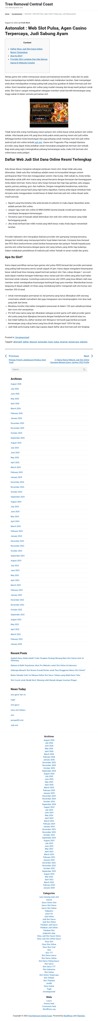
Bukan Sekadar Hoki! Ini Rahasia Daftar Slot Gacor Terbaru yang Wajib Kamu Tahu (45, 675)
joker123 (49, 914)
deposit (33, 342)
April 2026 (15, 403)
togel (13, 700)
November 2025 (17, 428)
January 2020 (16, 644)
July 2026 (15, 389)
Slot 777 (49, 953)
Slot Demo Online (49, 958)
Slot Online (49, 972)
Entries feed (49, 1003)
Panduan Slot (49, 930)
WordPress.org (49, 1009)
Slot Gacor (49, 964)
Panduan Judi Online (49, 927)
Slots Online (49, 986)
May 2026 (15, 399)
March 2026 (16, 408)
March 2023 (16, 585)
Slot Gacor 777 (49, 966)
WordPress (68, 1016)
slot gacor (15, 705)
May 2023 (15, 575)
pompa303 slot (17, 720)
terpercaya (74, 342)
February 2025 (17, 472)
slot (12, 715)
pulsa (56, 342)
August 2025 (16, 443)
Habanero (49, 911)
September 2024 (17, 497)
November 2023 (17, 546)
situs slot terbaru (18, 710)
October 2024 (16, 492)
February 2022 (17, 639)
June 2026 (15, 394)
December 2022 (17, 600)
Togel (49, 989)
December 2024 (17, 482)
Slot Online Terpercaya (49, 975)
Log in (49, 1001)
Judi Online (49, 916)
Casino (49, 900)
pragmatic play (49, 933)
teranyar (64, 342)
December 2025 (17, 423)
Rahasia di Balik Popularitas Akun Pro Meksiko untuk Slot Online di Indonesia (44, 665)
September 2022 (17, 614)
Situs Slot (49, 941)
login (50, 342)
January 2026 (16, 418)
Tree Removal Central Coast (40, 1016)
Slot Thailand (49, 980)
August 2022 (16, 619)
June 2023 (15, 570)
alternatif (17, 342)
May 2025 (15, 457)
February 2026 (17, 413)
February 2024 (17, 531)
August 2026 (16, 384)
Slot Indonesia (49, 969)
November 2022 (17, 605)
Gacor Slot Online (49, 908)
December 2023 (17, 541)
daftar (26, 342)
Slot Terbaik (49, 978)
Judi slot (14, 725)
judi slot (38, 142)
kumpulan (42, 342)
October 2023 (16, 551)
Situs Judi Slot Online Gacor (49, 939)
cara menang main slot (49, 897)
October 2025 (16, 433)
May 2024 (15, 516)
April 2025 (15, 462)
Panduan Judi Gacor (49, 925)
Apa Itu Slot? (16, 56)
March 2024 (16, 526)
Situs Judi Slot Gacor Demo (49, 936)
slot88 (49, 983)
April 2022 (15, 629)
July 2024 (15, 506)
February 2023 (17, 590)
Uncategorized (22, 337)
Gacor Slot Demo (49, 905)
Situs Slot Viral (49, 947)
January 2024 (16, 536)
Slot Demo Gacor (49, 955)
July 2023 (15, 565)
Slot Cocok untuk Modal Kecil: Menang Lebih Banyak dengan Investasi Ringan (44, 680)
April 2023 (15, 580)
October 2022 (16, 610)
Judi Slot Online (49, 922)
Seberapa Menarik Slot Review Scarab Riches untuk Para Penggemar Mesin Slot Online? (48, 670)
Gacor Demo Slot (49, 902)
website (83, 342)
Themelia (81, 1016)
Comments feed (49, 1006)
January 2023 (16, 595)
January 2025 (16, 477)
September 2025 (17, 438)
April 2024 (15, 521)
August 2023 (16, 560)
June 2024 (15, 511)
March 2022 (16, 634)
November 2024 (17, 487)
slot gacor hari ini (18, 695)
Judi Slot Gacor (49, 919)
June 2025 (15, 452)
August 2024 (16, 502)
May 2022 (15, 624)
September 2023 (17, 556)
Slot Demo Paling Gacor (49, 961)
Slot (49, 950)
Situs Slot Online (49, 944)
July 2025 (15, 448)
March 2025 (16, 467)
